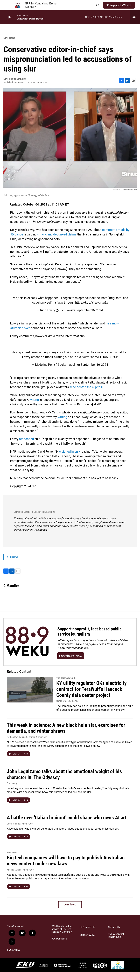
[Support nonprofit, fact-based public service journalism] (27, 642)
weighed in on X (69, 451)
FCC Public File (59, 938)
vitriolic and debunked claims (56, 234)
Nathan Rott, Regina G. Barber (21, 737)
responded (26, 439)
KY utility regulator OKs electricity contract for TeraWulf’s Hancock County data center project (91, 689)
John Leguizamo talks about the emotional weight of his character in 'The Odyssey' (64, 774)
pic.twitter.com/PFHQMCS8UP (97, 357)
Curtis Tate (61, 701)
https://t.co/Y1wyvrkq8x (91, 302)
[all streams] (135, 17)
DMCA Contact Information (116, 935)
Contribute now (70, 656)
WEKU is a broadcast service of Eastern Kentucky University (62, 929)
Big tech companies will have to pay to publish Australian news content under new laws (66, 861)
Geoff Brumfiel (13, 823)
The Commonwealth (65, 678)
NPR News (9, 38)
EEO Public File (87, 927)
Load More (70, 904)
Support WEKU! (120, 5)
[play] (9, 17)
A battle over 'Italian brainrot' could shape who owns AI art (67, 818)
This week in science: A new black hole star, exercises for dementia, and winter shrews (66, 728)
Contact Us (114, 927)
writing (34, 399)
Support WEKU (87, 935)
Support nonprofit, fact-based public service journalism (89, 631)
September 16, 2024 (89, 310)
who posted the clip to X (86, 387)
